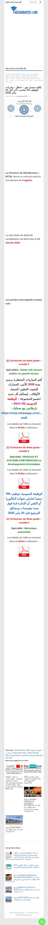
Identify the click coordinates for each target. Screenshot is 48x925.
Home (7, 74)
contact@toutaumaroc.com (24, 915)
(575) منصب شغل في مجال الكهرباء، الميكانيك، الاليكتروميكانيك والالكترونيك (26, 866)
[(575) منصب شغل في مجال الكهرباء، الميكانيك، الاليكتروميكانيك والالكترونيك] (32, 770)
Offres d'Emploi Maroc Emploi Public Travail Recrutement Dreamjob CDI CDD (23, 78)
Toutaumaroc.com (19, 912)
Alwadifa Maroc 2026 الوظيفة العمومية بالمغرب (25, 74)
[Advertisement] (24, 41)
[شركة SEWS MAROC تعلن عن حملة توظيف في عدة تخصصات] (14, 821)
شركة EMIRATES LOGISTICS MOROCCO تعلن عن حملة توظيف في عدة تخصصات (27, 890)
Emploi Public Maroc (13, 76)
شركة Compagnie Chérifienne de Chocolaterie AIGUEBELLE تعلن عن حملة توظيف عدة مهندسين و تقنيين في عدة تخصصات (23, 878)
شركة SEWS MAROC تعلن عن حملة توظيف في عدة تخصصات (26, 899)
